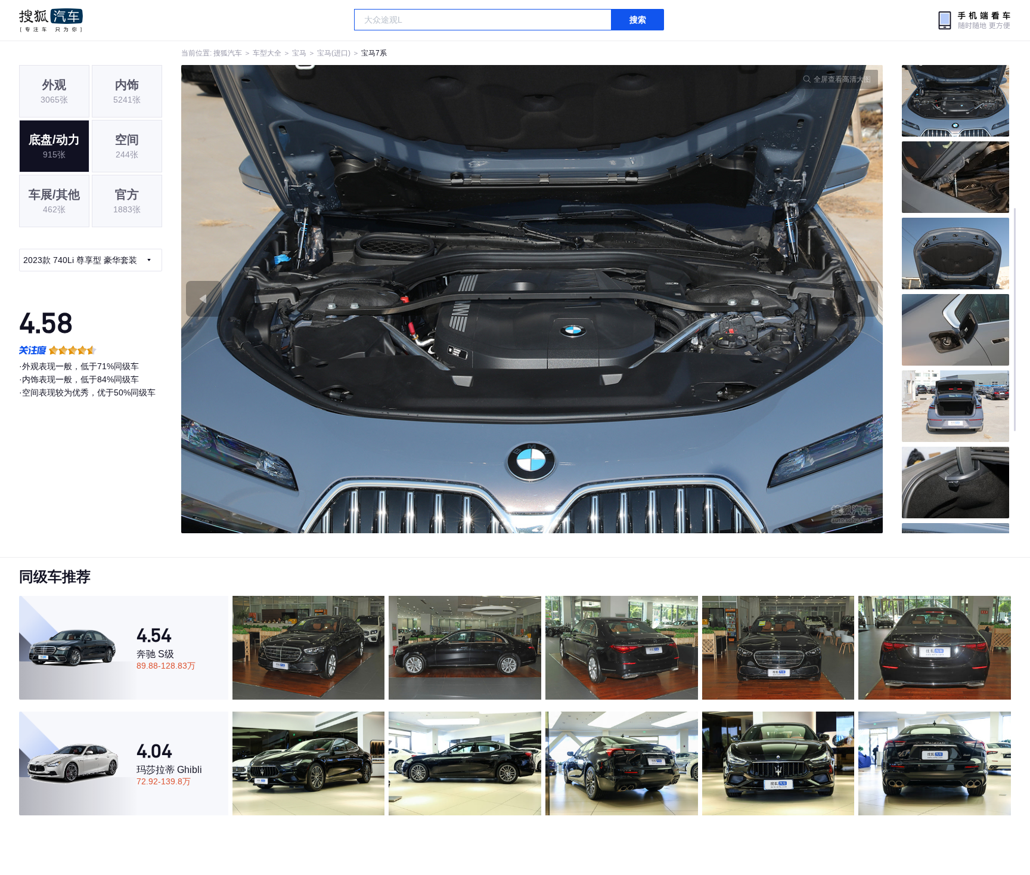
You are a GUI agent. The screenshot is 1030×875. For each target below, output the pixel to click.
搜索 (637, 19)
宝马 (299, 53)
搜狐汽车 (51, 20)
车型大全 (267, 53)
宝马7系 (374, 53)
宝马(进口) (333, 53)
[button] (356, 299)
